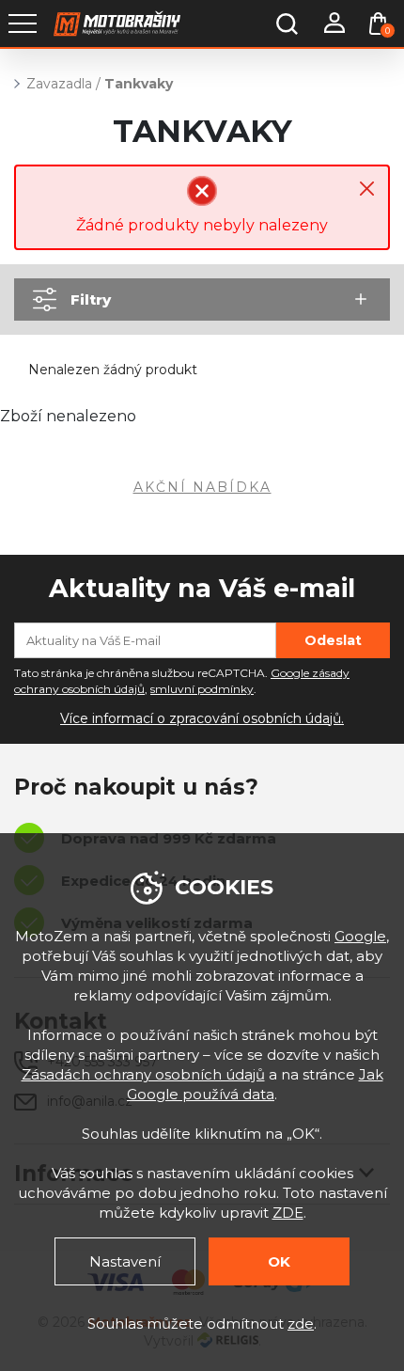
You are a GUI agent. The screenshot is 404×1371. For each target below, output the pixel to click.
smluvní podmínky (202, 689)
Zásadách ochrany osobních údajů (143, 1074)
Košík (387, 30)
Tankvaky (138, 83)
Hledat (286, 23)
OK (279, 1261)
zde (300, 1323)
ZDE (287, 1212)
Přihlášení (333, 23)
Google (360, 936)
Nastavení (125, 1261)
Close (367, 188)
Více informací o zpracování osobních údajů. (202, 718)
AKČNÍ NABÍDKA (202, 487)
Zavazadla (59, 83)
